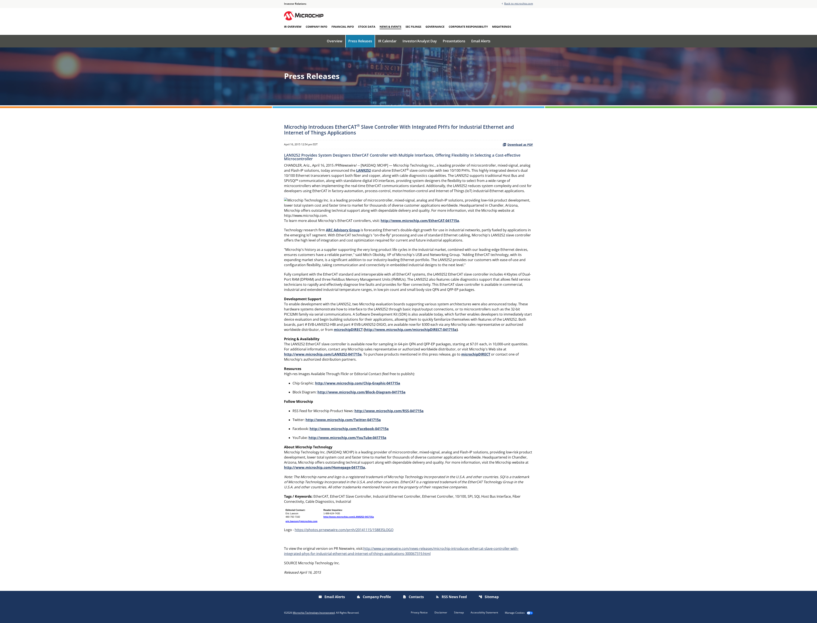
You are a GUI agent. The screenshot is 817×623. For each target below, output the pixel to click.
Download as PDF (520, 145)
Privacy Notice (419, 612)
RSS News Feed (451, 596)
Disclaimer (440, 612)
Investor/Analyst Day (420, 41)
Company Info (316, 27)
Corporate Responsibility (468, 27)
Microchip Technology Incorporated (314, 612)
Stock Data (366, 27)
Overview (334, 41)
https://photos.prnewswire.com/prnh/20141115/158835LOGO (344, 529)
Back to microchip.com (518, 3)
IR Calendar (387, 41)
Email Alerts (480, 41)
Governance (435, 27)
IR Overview (292, 27)
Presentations (454, 41)
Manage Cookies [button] (515, 612)
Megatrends (501, 27)
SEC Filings (413, 27)
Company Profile (374, 596)
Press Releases (360, 41)
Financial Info (342, 27)
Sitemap (489, 596)
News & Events (390, 27)
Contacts (413, 596)
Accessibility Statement (484, 612)
